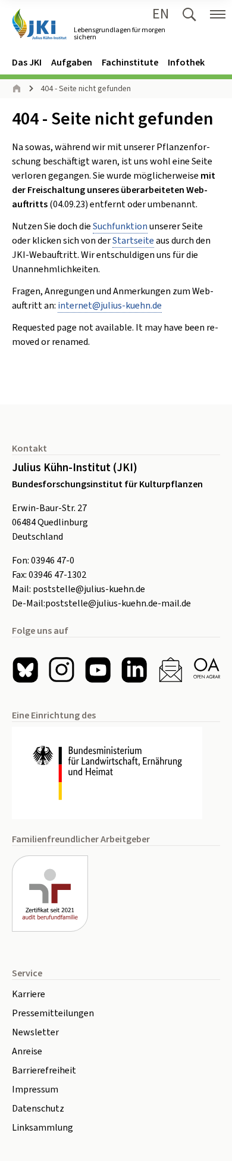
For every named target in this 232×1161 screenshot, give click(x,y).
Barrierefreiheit (44, 1070)
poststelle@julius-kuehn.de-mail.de (118, 603)
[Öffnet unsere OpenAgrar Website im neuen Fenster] (206, 669)
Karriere (28, 994)
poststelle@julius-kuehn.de (89, 589)
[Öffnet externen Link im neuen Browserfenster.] (116, 773)
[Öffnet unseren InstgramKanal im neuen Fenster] (61, 669)
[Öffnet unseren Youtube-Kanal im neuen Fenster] (97, 669)
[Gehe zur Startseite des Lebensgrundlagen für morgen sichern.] (39, 24)
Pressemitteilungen (53, 1013)
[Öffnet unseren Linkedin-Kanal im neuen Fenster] (134, 669)
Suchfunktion (120, 226)
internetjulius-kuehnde (110, 305)
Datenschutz (38, 1108)
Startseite (133, 240)
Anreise (27, 1051)
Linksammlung (42, 1127)
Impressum (35, 1089)
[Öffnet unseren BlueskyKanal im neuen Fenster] (25, 669)
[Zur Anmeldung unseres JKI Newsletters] (170, 669)
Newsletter (35, 1032)
